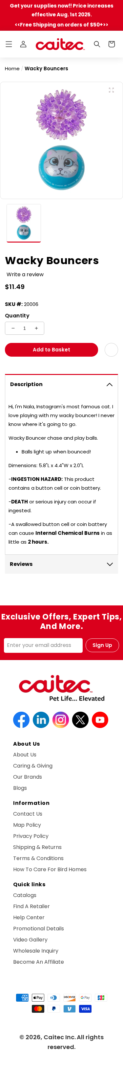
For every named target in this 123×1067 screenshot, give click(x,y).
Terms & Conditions (38, 858)
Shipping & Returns (37, 847)
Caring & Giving (32, 766)
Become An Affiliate (38, 962)
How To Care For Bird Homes (50, 869)
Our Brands (27, 777)
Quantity (17, 315)
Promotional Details (38, 928)
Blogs (20, 788)
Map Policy (27, 825)
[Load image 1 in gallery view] (24, 223)
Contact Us (27, 814)
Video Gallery (30, 939)
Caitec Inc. (60, 1037)
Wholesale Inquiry (35, 951)
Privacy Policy (31, 836)
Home (12, 68)
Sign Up (102, 645)
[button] (9, 44)
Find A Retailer (31, 906)
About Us (24, 754)
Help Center (29, 917)
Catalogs (24, 895)
